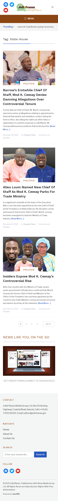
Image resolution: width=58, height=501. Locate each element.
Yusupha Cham (29, 135)
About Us (7, 434)
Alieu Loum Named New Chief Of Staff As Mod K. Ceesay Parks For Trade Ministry (29, 191)
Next (49, 324)
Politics (29, 84)
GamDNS (16, 494)
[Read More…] (17, 218)
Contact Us (8, 438)
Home (6, 429)
